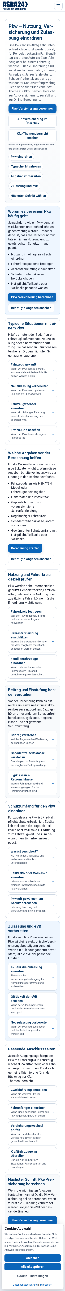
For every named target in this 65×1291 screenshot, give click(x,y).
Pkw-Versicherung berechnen (32, 108)
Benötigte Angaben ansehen (31, 308)
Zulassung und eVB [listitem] (24, 186)
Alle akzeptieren (32, 1266)
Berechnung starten (25, 548)
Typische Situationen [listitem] (26, 166)
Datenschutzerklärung (25, 1284)
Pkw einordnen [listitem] (21, 156)
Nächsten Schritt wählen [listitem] (28, 196)
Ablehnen (32, 1258)
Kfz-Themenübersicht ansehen (32, 136)
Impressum (46, 1284)
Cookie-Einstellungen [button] (32, 1276)
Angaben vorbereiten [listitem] (26, 176)
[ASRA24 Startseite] (15, 5)
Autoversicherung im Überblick (32, 121)
